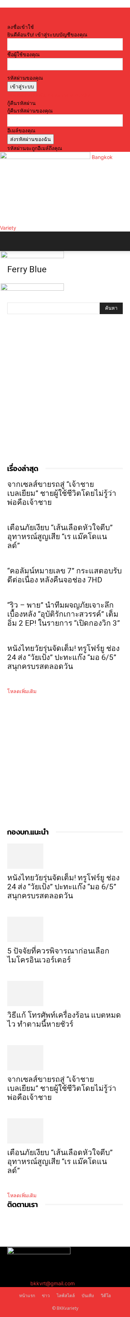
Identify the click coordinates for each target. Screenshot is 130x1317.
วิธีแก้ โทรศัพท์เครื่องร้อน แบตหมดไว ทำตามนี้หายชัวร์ (64, 1020)
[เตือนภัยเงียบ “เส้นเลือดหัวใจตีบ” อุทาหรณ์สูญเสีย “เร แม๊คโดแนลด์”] (65, 1131)
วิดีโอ (106, 1295)
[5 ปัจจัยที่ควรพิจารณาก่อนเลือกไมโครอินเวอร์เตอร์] (65, 929)
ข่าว (46, 1295)
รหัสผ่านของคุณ (25, 77)
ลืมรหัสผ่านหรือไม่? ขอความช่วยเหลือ (48, 95)
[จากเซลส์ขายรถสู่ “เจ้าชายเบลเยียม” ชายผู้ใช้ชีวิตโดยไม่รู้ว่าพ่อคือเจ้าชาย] (65, 1057)
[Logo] (32, 256)
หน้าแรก (27, 1295)
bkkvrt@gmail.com (52, 1283)
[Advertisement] (65, 396)
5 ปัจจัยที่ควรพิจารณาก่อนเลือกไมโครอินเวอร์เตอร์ (58, 955)
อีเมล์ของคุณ (21, 130)
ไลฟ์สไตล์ (66, 1295)
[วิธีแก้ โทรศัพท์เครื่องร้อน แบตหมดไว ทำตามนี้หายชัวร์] (65, 993)
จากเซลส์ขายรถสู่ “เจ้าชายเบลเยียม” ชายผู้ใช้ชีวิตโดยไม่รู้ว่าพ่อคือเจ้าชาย (61, 493)
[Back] (9, 19)
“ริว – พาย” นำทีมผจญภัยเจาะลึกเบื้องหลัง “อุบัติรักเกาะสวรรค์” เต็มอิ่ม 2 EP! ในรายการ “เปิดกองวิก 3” (63, 614)
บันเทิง (88, 1295)
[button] (12, 241)
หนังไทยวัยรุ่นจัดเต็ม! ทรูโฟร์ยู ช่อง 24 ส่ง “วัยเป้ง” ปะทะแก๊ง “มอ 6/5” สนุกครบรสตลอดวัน (63, 657)
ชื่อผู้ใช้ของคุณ (23, 54)
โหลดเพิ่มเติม (21, 691)
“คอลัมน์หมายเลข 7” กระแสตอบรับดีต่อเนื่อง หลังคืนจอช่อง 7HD (64, 575)
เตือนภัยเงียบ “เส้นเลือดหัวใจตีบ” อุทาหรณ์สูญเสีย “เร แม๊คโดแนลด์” (60, 536)
